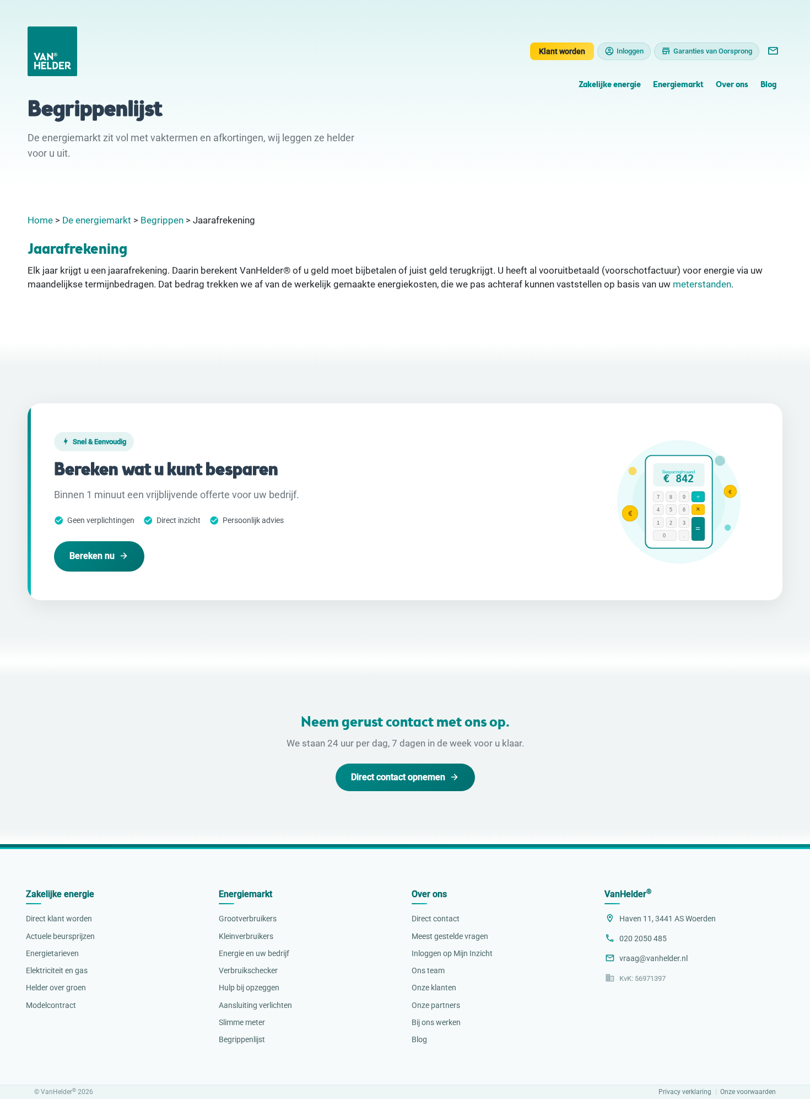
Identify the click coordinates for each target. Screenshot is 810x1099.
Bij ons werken (436, 1022)
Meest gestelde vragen (450, 936)
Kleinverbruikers (246, 936)
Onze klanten (434, 987)
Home (40, 220)
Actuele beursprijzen (60, 936)
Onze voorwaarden (748, 1092)
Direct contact (436, 918)
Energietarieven (52, 953)
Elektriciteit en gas (57, 970)
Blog (768, 85)
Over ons (732, 85)
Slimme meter (242, 1022)
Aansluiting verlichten (255, 1005)
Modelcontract (51, 1005)
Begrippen (162, 220)
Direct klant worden (59, 918)
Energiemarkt (678, 85)
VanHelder (627, 894)
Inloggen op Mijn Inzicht (452, 953)
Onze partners (436, 1005)
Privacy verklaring (684, 1092)
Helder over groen (56, 987)
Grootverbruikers (248, 918)
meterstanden (702, 284)
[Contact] (772, 51)
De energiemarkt (96, 220)
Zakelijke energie (610, 85)
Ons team (428, 970)
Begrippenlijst (242, 1039)
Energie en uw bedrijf (254, 953)
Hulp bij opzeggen (249, 987)
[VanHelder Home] (52, 51)
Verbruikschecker (248, 970)
